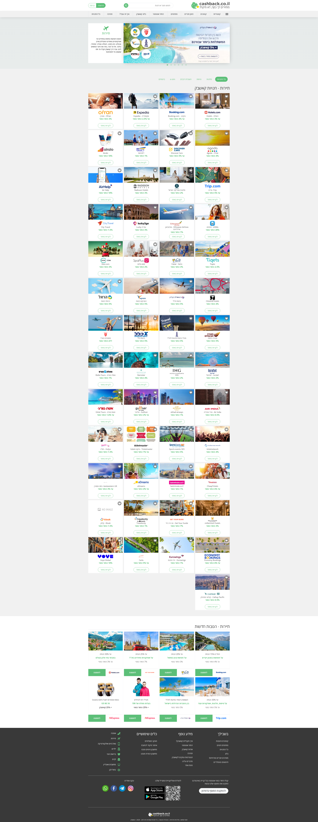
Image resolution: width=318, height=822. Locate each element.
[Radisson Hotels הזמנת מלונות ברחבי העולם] (141, 176)
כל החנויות (96, 14)
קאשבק (133, 820)
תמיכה (109, 14)
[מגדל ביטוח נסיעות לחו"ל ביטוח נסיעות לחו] (177, 324)
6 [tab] (167, 65)
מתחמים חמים (222, 745)
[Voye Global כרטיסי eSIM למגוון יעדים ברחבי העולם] (105, 546)
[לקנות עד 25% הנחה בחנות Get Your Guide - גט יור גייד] (141, 642)
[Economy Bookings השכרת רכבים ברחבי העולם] (212, 546)
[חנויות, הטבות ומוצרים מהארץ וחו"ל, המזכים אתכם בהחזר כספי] (210, 5)
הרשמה (101, 5)
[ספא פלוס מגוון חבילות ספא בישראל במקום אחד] (141, 250)
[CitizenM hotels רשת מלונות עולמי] (212, 287)
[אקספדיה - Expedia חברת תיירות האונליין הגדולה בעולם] (141, 102)
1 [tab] (186, 65)
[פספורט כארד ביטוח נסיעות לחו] (105, 324)
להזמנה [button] (203, 672)
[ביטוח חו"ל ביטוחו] (177, 287)
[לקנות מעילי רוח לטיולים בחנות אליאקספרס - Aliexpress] (141, 690)
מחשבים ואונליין (109, 764)
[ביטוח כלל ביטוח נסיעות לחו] (141, 324)
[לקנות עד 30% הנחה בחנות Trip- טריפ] (212, 688)
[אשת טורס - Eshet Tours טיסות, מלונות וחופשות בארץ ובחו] (105, 398)
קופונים (203, 14)
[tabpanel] (177, 43)
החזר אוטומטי (158, 14)
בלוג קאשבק (141, 14)
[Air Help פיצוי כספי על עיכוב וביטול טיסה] (105, 176)
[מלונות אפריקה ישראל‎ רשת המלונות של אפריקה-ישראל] (177, 176)
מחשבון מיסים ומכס (149, 749)
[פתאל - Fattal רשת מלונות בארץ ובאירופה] (177, 250)
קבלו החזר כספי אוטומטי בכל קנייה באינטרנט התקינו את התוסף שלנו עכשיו (210, 782)
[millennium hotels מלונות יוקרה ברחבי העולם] (212, 509)
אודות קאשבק (187, 749)
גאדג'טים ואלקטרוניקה (107, 743)
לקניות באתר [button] (212, 125)
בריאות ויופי (111, 754)
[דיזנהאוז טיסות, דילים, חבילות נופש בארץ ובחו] (141, 139)
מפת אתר (189, 765)
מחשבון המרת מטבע (149, 753)
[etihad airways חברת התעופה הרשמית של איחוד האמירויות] (177, 398)
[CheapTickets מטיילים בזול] (212, 472)
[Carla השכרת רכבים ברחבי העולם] (141, 546)
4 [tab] (175, 65)
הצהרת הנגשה (163, 820)
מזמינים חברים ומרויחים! (218, 758)
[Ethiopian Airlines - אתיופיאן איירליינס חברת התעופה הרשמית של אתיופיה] (177, 213)
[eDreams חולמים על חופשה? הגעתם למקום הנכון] (141, 472)
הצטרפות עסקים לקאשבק (182, 757)
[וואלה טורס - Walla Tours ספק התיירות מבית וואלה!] (105, 361)
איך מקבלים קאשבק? (184, 741)
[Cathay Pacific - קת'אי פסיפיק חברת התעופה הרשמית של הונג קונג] (212, 583)
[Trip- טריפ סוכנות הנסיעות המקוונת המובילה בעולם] (212, 176)
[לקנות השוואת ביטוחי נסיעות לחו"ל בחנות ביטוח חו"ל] (177, 688)
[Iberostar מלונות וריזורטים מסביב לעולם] (141, 361)
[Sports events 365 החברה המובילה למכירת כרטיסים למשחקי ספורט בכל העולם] (177, 435)
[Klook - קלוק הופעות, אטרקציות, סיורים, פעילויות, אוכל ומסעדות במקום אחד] (105, 509)
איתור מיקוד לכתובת (149, 745)
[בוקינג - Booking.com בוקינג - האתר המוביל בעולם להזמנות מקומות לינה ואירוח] (177, 102)
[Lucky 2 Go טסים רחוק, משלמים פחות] (141, 213)
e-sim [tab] (172, 79)
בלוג (226, 753)
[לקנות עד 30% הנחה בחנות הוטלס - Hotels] (105, 642)
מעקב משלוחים (151, 741)
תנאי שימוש (184, 820)
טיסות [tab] (199, 79)
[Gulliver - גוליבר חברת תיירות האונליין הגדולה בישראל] (141, 398)
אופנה (113, 733)
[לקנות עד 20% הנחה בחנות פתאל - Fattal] (177, 642)
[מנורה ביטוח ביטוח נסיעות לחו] (212, 324)
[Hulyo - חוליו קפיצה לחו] (105, 435)
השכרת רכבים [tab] (185, 79)
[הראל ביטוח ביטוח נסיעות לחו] (105, 287)
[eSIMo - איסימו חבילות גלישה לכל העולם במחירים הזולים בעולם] (212, 213)
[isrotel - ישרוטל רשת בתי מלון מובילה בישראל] (212, 361)
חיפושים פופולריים (221, 762)
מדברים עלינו (187, 761)
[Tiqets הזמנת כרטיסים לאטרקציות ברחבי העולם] (212, 250)
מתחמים (174, 14)
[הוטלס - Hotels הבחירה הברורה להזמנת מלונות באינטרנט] (212, 102)
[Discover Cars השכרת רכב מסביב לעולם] (177, 139)
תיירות (113, 738)
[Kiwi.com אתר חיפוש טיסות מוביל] (105, 250)
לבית (114, 759)
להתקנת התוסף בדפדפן (214, 790)
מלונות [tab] (209, 79)
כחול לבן (112, 769)
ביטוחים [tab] (162, 79)
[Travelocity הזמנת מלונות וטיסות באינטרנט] (141, 509)
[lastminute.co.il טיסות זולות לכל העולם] (177, 472)
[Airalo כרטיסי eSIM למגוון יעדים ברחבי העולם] (105, 139)
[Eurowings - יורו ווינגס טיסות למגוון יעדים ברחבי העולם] (177, 546)
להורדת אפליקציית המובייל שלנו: (168, 780)
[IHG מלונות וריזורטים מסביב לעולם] (177, 361)
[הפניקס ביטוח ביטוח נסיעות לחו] (141, 287)
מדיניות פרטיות (174, 820)
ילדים (114, 748)
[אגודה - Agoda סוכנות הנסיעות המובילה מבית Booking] (212, 139)
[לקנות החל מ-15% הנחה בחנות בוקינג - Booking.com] (212, 642)
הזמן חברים (188, 14)
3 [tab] (178, 65)
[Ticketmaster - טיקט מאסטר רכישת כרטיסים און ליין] (141, 435)
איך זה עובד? (124, 14)
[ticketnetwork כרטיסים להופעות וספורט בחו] (212, 435)
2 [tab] (182, 65)
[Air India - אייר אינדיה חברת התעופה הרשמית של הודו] (212, 398)
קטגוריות (217, 14)
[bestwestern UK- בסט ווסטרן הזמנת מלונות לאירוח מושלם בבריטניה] (105, 472)
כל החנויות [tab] (221, 79)
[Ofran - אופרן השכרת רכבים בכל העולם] (105, 102)
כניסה (92, 5)
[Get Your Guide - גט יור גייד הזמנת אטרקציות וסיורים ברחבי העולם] (177, 509)
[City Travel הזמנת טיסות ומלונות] (105, 213)
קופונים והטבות (222, 741)
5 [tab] (171, 65)
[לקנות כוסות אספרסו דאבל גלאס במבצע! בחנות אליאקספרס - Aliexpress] (105, 690)
